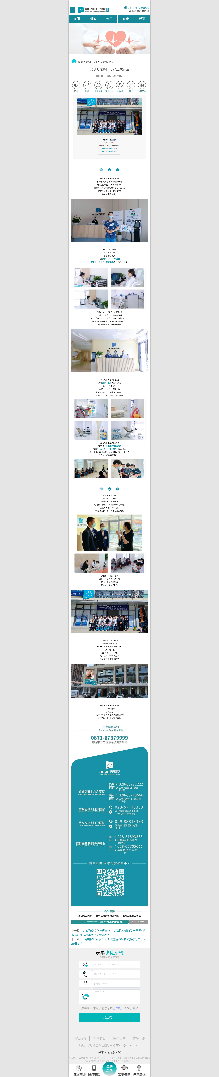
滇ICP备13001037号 (128, 1045)
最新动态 (105, 61)
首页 (77, 19)
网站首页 (80, 1038)
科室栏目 (99, 1038)
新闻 (142, 19)
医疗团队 (119, 1038)
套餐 (126, 19)
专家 (109, 19)
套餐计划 (139, 1038)
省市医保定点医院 (109, 1052)
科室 (93, 19)
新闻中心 (91, 61)
